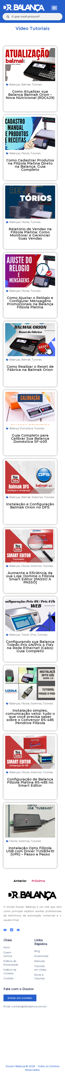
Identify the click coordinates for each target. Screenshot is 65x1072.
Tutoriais (37, 84)
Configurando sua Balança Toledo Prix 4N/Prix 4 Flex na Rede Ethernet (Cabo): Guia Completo (30, 646)
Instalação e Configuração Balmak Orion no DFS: (30, 505)
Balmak (26, 84)
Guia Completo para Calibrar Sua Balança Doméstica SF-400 (30, 438)
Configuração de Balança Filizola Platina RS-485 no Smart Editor (30, 782)
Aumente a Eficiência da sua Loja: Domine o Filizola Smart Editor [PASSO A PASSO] (30, 577)
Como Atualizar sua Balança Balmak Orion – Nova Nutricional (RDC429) (30, 94)
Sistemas (37, 497)
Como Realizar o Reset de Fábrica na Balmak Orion (30, 368)
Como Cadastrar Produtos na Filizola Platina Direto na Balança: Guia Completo (30, 165)
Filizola (25, 153)
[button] (54, 8)
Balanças (14, 84)
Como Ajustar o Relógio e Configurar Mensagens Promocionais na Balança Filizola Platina (30, 302)
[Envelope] (18, 930)
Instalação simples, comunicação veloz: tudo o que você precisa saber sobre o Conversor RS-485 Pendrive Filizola (30, 716)
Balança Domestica (21, 428)
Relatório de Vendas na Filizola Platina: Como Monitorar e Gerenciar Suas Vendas (30, 233)
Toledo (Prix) (28, 634)
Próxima (38, 881)
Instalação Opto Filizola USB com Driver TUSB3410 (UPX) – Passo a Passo (30, 851)
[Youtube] (5, 930)
